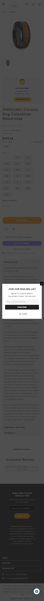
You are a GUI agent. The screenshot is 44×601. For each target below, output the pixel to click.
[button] (37, 591)
